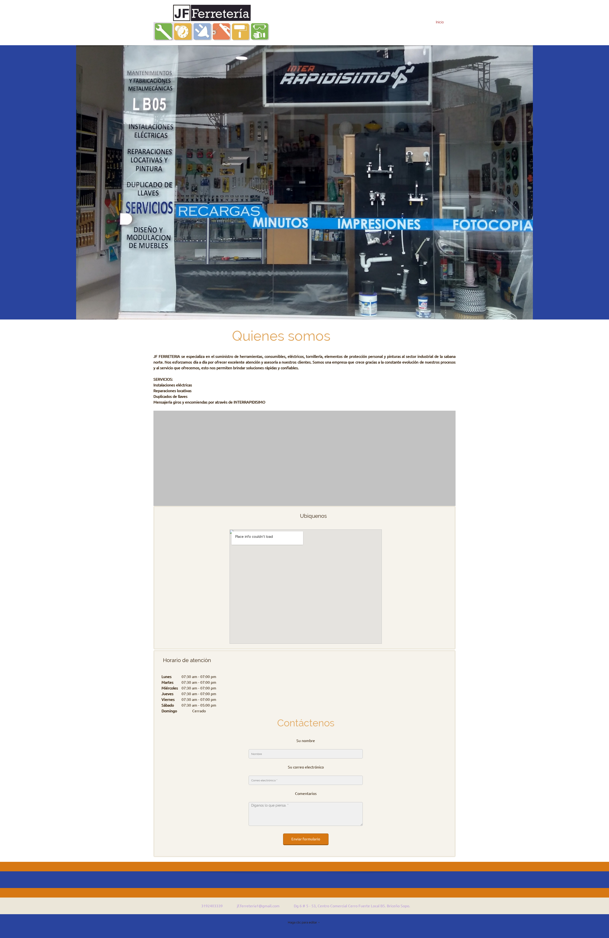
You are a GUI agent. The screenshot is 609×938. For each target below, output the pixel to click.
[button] (304, 458)
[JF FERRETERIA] (211, 22)
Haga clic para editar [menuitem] (302, 922)
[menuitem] (438, 22)
